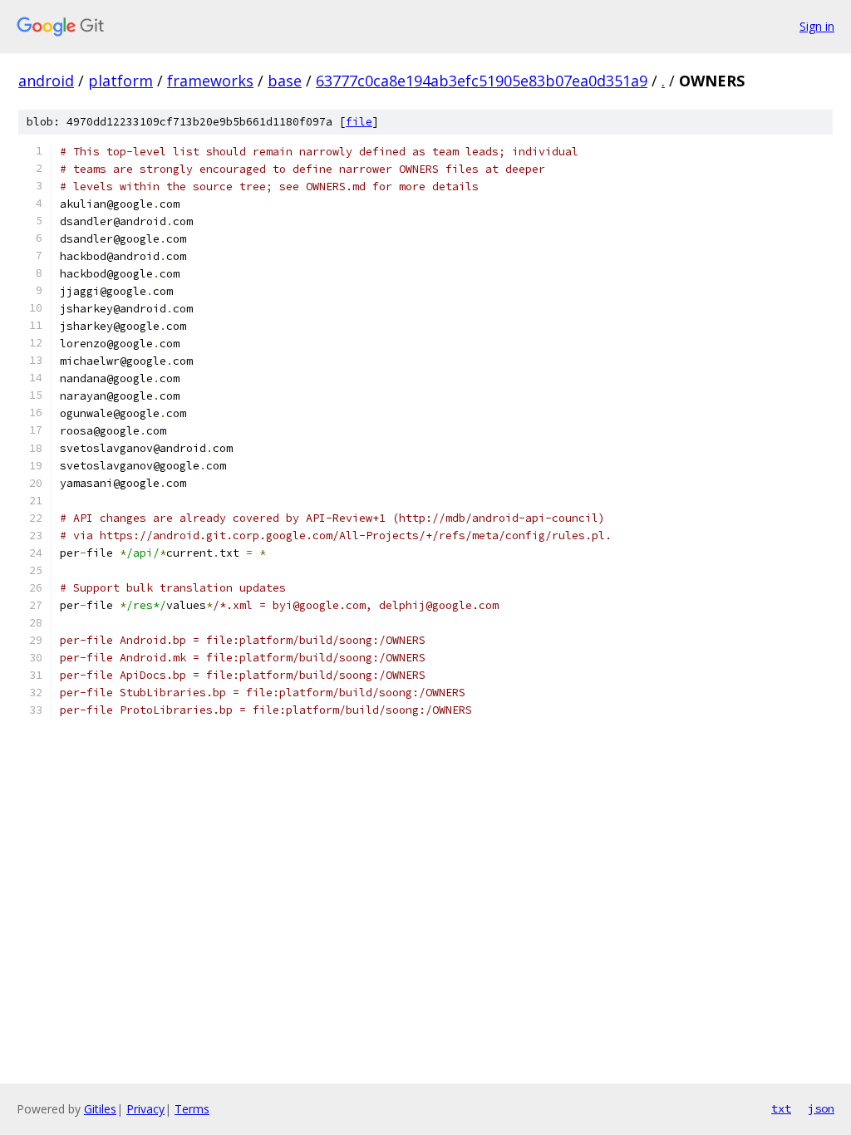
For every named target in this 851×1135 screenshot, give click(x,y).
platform (120, 81)
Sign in (816, 26)
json (821, 1108)
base (285, 81)
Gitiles (100, 1109)
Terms (192, 1109)
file (359, 122)
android (46, 81)
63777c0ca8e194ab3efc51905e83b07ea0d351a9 (481, 81)
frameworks (210, 81)
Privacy (145, 1109)
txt (781, 1108)
